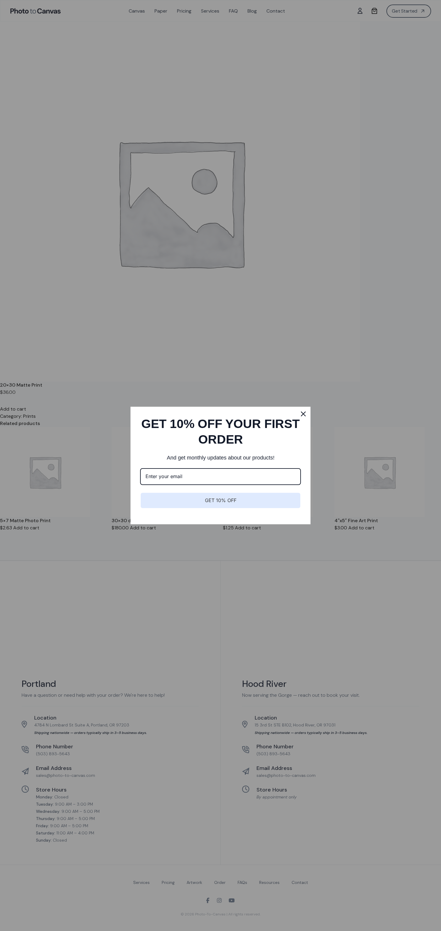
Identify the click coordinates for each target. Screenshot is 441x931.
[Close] (303, 414)
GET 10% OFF (220, 500)
